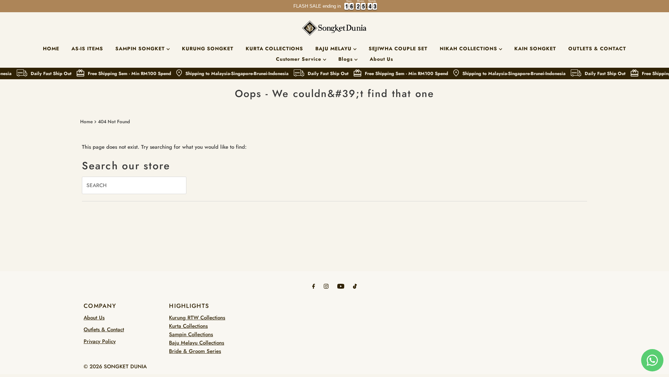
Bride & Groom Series (195, 351)
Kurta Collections (188, 326)
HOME (51, 48)
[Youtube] (340, 286)
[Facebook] (313, 286)
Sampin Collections (191, 334)
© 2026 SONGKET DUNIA (115, 366)
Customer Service (299, 59)
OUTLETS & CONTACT (597, 48)
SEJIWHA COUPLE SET (398, 48)
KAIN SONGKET (535, 48)
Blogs (346, 59)
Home (86, 121)
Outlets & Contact (104, 329)
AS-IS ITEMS (87, 48)
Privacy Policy (100, 341)
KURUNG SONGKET (207, 48)
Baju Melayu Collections (196, 343)
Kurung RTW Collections (197, 317)
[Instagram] (326, 286)
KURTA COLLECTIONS (274, 48)
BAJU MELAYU (334, 48)
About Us (381, 59)
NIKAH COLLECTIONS (469, 48)
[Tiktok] (355, 286)
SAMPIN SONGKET (141, 48)
